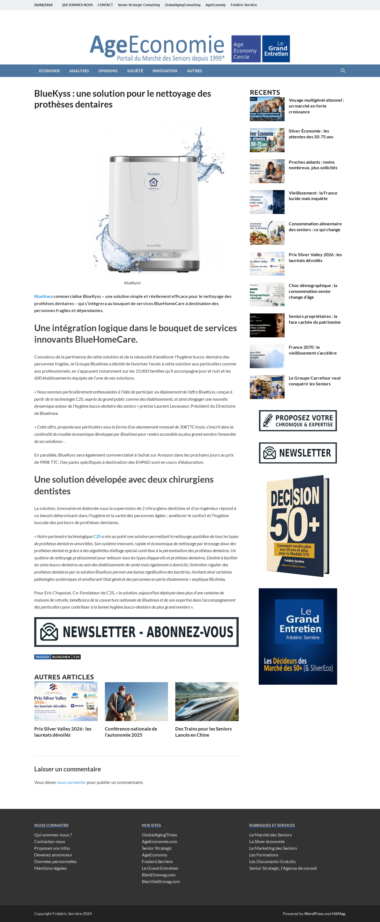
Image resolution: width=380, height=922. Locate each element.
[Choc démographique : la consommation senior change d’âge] (267, 285)
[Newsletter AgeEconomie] (136, 645)
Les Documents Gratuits (272, 861)
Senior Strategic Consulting (139, 5)
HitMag (338, 913)
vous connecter (71, 782)
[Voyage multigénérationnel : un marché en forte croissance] (267, 100)
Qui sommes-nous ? (53, 834)
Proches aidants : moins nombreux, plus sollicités (313, 164)
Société (135, 71)
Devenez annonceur (53, 854)
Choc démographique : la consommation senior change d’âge (313, 291)
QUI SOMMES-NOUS (77, 5)
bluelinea (61, 657)
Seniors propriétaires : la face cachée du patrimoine (315, 319)
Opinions (108, 71)
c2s (76, 657)
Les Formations (263, 854)
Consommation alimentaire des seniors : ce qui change (315, 226)
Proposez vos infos (52, 848)
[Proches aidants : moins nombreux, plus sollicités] (267, 162)
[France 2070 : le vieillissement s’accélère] (267, 347)
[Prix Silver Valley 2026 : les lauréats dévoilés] (66, 703)
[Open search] (343, 70)
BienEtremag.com (159, 874)
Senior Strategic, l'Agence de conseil (283, 868)
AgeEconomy (216, 5)
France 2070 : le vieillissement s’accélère (313, 349)
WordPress (314, 913)
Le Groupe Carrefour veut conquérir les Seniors (315, 380)
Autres (194, 71)
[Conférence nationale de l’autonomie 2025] (136, 703)
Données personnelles (55, 861)
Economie (49, 71)
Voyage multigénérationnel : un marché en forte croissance (316, 105)
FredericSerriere (157, 861)
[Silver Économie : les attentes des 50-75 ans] (267, 131)
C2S (97, 536)
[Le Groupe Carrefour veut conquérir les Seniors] (267, 378)
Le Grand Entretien (160, 868)
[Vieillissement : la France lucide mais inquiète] (267, 193)
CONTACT (105, 5)
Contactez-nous (49, 841)
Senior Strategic (157, 848)
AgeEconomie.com (159, 841)
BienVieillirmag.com (161, 881)
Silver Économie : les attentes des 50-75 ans (311, 133)
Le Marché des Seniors (270, 834)
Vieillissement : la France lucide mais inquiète (313, 195)
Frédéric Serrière (244, 5)
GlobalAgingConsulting (183, 5)
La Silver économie (267, 841)
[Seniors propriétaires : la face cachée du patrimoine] (267, 316)
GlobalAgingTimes (159, 834)
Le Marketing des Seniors (273, 848)
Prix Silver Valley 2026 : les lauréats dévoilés (62, 732)
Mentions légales (50, 868)
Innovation (164, 71)
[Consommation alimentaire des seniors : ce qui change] (267, 224)
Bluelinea (43, 296)
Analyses (79, 71)
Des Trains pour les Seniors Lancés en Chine (203, 732)
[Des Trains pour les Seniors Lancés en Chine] (207, 703)
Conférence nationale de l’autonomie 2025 (131, 732)
